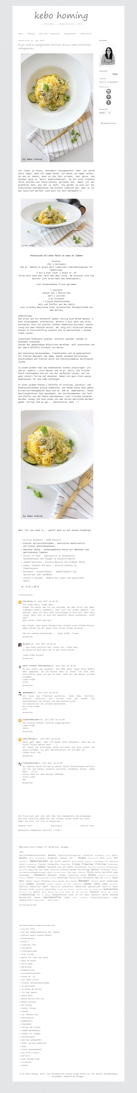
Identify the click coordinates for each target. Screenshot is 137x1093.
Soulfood (41, 884)
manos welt (27, 996)
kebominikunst (60, 895)
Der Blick (56, 861)
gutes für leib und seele (34, 958)
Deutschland (78, 861)
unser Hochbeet (81, 897)
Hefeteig (65, 870)
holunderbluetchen (30, 973)
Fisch (22, 864)
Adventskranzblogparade (70, 855)
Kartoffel (107, 872)
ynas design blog (30, 1059)
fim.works (28, 601)
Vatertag (88, 889)
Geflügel (32, 867)
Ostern (30, 881)
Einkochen (99, 861)
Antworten (28, 637)
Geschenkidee (81, 867)
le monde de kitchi (31, 989)
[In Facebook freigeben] (35, 587)
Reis (68, 881)
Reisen (75, 881)
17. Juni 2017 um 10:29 (45, 693)
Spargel (59, 884)
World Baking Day (50, 892)
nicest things (28, 1008)
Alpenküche (89, 855)
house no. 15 (28, 977)
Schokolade (112, 881)
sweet (68, 897)
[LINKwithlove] (108, 123)
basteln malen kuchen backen (36, 935)
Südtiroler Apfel (40, 887)
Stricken (68, 884)
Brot (103, 858)
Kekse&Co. (53, 875)
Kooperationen (70, 33)
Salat (103, 881)
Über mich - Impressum (49, 33)
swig (23, 1046)
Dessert (67, 861)
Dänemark (89, 861)
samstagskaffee (53, 897)
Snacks (22, 884)
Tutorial (40, 889)
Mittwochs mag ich (94, 878)
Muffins (108, 878)
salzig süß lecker (30, 1027)
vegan (115, 897)
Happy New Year (36, 870)
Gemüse (42, 867)
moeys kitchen (28, 1002)
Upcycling (51, 889)
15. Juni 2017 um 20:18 (45, 601)
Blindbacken (42, 858)
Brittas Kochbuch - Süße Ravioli (42, 540)
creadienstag (28, 894)
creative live (28, 945)
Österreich (53, 900)
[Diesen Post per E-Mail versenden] (27, 587)
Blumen (83, 858)
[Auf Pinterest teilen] (38, 587)
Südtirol (24, 887)
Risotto (95, 881)
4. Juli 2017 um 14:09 (50, 763)
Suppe (106, 884)
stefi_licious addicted (33, 1043)
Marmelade (63, 878)
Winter (37, 892)
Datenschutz (85, 33)
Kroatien (102, 875)
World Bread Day (67, 892)
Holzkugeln (106, 870)
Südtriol (107, 887)
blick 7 (25, 942)
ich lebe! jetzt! (30, 980)
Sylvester (114, 884)
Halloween (24, 870)
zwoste (24, 1065)
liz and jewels (29, 992)
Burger (110, 858)
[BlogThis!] (29, 587)
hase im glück (28, 961)
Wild (30, 892)
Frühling (101, 864)
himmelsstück (28, 970)
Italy (91, 872)
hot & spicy (44, 895)
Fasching (114, 861)
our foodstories (29, 1015)
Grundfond (102, 867)
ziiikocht (26, 1062)
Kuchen (31, 878)
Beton (32, 858)
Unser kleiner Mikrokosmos (37, 666)
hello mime (27, 964)
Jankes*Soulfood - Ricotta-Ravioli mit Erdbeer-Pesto (54, 562)
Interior (82, 872)
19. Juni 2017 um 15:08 (52, 720)
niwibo (24, 1011)
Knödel (84, 875)
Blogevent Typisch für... (63, 858)
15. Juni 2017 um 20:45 (63, 666)
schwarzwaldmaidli (30, 1030)
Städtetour (78, 884)
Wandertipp (98, 889)
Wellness (23, 892)
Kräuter (23, 878)
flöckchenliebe (29, 951)
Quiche (62, 881)
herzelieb (26, 967)
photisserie (27, 1018)
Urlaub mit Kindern (66, 889)
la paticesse (28, 986)
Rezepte (31, 33)
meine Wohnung (110, 895)
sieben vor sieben (30, 1034)
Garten (23, 867)
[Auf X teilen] (32, 587)
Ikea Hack (72, 872)
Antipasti (100, 855)
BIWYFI (115, 855)
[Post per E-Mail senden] (22, 587)
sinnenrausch (28, 1037)
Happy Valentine (52, 870)
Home (20, 33)
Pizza (55, 881)
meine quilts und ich (32, 999)
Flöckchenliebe (30, 763)
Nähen (115, 878)
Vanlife (80, 889)
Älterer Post (87, 826)
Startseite (56, 826)
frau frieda (27, 954)
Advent (53, 855)
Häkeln (50, 872)
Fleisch (43, 864)
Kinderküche (74, 875)
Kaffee (98, 872)
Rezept (85, 881)
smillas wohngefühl (31, 1040)
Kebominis (41, 875)
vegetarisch (26, 900)
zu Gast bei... (40, 900)
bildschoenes (28, 938)
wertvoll (25, 1056)
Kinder (63, 875)
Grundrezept (112, 867)
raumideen (26, 1024)
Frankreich (66, 864)
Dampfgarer (24, 861)
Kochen (93, 875)
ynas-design (29, 739)
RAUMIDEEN (28, 693)
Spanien (51, 884)
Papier (37, 881)
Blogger (80, 1076)
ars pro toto (28, 929)
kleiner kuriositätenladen (35, 983)
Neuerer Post (25, 826)
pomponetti (27, 1021)
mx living (26, 1005)
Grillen (92, 867)
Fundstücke (113, 864)
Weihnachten (111, 889)
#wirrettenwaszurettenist (33, 855)
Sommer (31, 884)
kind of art (77, 895)
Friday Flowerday (83, 864)
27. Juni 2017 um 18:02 (48, 739)
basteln (95, 892)
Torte (32, 889)
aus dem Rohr (83, 892)
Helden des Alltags (80, 870)
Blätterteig (94, 858)
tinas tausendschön (31, 1050)
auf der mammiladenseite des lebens (40, 932)
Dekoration (40, 861)
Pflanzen (46, 881)
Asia (109, 855)
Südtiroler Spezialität (88, 887)
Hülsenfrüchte (60, 872)
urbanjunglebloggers (101, 897)
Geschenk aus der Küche (61, 867)
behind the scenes (109, 892)
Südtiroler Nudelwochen (62, 887)
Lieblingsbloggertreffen (46, 878)
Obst (22, 881)
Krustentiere (112, 875)
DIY (116, 858)
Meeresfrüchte (76, 878)
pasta (38, 897)
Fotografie (54, 864)
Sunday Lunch (93, 884)
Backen (24, 858)
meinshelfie (26, 897)
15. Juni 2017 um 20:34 (43, 644)
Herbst (95, 869)
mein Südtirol (93, 895)
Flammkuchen (32, 864)
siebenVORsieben (31, 720)
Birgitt (26, 644)
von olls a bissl (30, 1053)
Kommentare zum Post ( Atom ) (46, 830)
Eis (107, 861)
